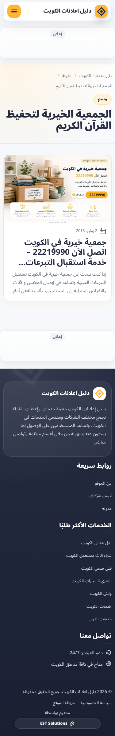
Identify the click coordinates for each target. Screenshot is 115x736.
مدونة (66, 76)
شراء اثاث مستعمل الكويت (89, 555)
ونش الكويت (101, 593)
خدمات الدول (101, 618)
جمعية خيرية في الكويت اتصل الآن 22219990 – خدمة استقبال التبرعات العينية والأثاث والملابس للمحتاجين (63, 253)
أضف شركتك (101, 495)
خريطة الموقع (64, 703)
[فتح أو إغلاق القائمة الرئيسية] (14, 11)
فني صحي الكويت (96, 568)
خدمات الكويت (99, 606)
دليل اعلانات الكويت (67, 11)
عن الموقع (103, 483)
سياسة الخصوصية (96, 703)
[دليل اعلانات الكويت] (101, 11)
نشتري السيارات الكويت (92, 580)
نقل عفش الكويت (96, 542)
